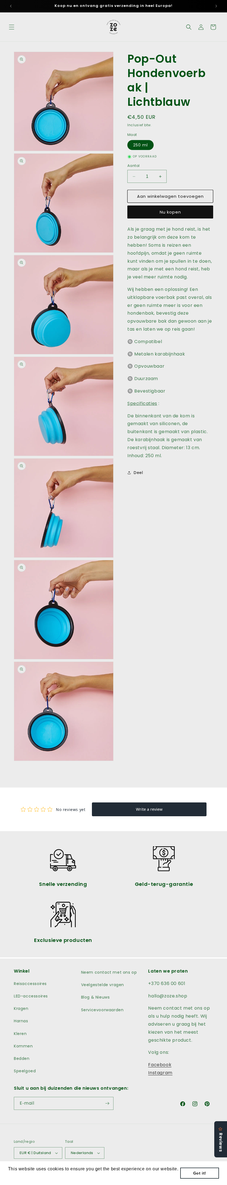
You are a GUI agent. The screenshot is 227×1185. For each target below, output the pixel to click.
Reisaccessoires (30, 983)
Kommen (23, 1046)
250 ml (140, 145)
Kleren (20, 1033)
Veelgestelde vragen (102, 984)
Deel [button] (138, 472)
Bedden (22, 1058)
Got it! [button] (199, 1173)
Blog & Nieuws (95, 997)
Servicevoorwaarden (102, 1010)
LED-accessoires (31, 996)
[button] (12, 27)
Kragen (21, 1008)
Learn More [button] (21, 1176)
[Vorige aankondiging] (11, 6)
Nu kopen (170, 212)
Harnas (21, 1021)
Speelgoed (25, 1071)
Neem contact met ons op (109, 972)
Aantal (133, 165)
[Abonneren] (107, 1103)
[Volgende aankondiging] (216, 6)
